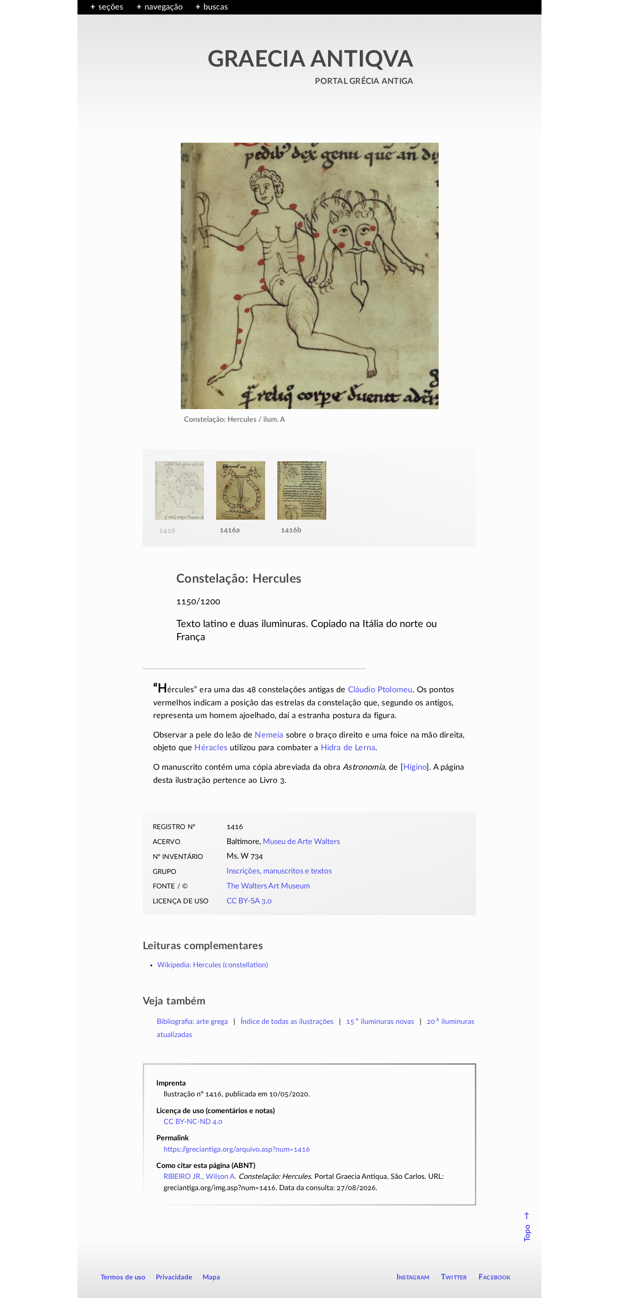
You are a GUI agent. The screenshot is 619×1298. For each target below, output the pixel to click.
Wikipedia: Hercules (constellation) (212, 965)
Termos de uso (123, 1277)
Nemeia (269, 735)
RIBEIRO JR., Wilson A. (200, 1176)
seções (110, 7)
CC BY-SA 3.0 (249, 901)
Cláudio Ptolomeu (380, 690)
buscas (215, 7)
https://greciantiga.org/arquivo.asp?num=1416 (237, 1149)
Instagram (413, 1277)
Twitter (454, 1277)
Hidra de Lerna (348, 748)
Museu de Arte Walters (301, 841)
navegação (164, 7)
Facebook (495, 1277)
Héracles (210, 748)
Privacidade (174, 1277)
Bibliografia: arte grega (192, 1021)
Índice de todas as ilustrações (287, 1021)
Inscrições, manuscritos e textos (279, 871)
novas (380, 1021)
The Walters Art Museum (268, 886)
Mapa (211, 1277)
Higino (414, 767)
